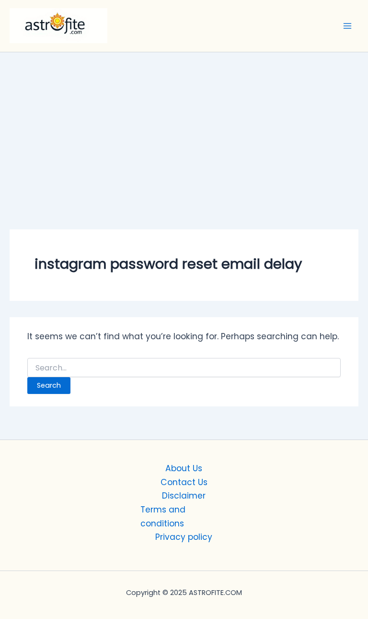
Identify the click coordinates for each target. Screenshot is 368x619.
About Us (183, 468)
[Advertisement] (184, 124)
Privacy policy (183, 537)
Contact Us (184, 482)
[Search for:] (184, 368)
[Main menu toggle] (347, 26)
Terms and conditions (162, 516)
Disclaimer (184, 495)
